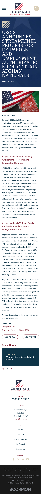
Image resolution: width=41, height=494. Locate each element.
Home (20, 430)
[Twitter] (18, 459)
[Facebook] (13, 459)
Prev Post (10, 337)
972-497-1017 (20, 399)
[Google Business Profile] (23, 459)
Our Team (20, 434)
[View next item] (12, 369)
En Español (20, 444)
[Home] (20, 8)
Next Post (30, 337)
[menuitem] (10, 483)
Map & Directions (20, 419)
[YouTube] (27, 459)
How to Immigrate (20, 439)
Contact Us (20, 449)
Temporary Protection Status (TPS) (15, 330)
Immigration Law (8, 327)
